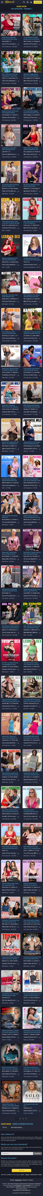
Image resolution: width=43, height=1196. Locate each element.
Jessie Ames (11, 78)
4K (32, 80)
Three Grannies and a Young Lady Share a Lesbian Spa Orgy (10, 222)
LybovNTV (5, 151)
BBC (25, 80)
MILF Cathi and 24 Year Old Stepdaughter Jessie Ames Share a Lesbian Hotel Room (10, 76)
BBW (25, 301)
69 (14, 375)
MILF (25, 228)
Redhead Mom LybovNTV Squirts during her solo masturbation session (9, 149)
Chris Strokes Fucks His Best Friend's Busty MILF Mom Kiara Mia (32, 370)
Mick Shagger (27, 115)
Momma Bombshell (17, 409)
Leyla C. (13, 335)
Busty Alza (5, 299)
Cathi (3, 78)
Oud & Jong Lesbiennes (8, 80)
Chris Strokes (5, 115)
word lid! (37, 2)
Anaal (28, 154)
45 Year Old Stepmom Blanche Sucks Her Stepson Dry (10, 185)
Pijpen (4, 191)
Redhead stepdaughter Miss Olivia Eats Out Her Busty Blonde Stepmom (10, 260)
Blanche (4, 188)
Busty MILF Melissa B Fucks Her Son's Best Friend (32, 185)
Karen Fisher (16, 115)
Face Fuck (5, 301)
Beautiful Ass (11, 154)
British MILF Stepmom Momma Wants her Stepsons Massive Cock (10, 407)
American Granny (28, 264)
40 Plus (28, 80)
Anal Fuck (33, 154)
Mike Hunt (36, 225)
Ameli (3, 225)
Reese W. (15, 372)
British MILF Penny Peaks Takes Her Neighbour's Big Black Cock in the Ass (31, 149)
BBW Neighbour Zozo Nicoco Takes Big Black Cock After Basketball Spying (32, 296)
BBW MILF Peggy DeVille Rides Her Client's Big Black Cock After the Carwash (31, 76)
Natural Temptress (16, 262)
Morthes (13, 299)
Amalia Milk (5, 41)
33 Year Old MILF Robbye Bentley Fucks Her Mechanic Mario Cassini (31, 39)
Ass (11, 44)
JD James (26, 335)
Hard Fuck (26, 338)
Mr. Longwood (28, 78)
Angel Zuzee (11, 225)
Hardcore (26, 44)
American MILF (6, 412)
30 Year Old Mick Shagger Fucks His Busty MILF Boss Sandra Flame (31, 112)
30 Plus (7, 44)
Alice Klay (5, 335)
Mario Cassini (27, 41)
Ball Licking (14, 191)
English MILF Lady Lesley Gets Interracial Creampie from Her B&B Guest (32, 333)
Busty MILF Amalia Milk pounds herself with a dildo (9, 38)
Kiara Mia (37, 372)
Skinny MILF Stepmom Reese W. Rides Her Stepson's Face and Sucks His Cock (10, 370)
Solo (3, 44)
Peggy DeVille (38, 78)
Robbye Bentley (38, 41)
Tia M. (25, 262)
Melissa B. (26, 188)
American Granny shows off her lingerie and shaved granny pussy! (32, 260)
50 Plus (36, 264)
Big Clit (36, 44)
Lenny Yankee (13, 188)
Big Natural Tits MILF (29, 191)
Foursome (5, 228)
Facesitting (5, 375)
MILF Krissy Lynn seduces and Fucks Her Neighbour (32, 222)
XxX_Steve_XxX (36, 188)
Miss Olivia (5, 262)
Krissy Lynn (27, 225)
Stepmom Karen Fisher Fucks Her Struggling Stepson (10, 111)
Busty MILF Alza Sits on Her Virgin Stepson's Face (10, 295)
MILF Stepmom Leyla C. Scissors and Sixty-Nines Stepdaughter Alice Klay (9, 333)
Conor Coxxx (5, 409)
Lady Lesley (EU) (37, 335)
